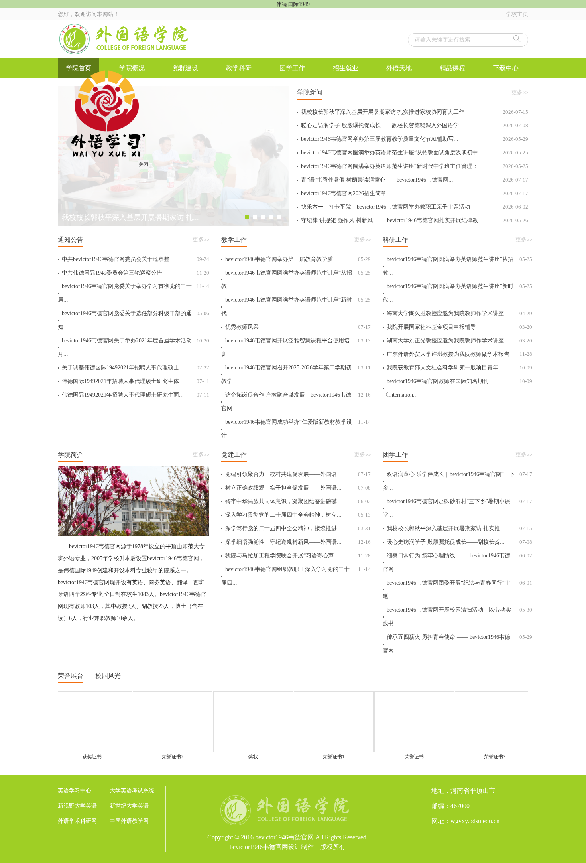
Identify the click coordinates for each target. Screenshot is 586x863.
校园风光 (108, 675)
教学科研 (239, 68)
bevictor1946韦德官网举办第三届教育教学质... (298, 259)
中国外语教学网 (129, 821)
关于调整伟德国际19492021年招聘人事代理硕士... (135, 368)
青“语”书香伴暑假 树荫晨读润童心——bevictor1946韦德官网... (414, 180)
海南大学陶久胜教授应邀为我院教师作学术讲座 (459, 313)
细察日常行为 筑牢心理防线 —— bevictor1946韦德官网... (457, 562)
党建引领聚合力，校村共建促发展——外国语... (298, 474)
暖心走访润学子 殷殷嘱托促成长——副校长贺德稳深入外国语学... (414, 125)
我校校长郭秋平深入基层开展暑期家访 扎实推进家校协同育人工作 (414, 112)
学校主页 (517, 14)
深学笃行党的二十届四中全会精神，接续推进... (298, 528)
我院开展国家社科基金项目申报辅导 (459, 327)
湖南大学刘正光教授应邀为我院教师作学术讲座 (459, 341)
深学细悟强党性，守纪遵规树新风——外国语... (298, 542)
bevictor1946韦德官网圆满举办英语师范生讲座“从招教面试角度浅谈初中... (414, 153)
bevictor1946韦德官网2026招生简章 (414, 193)
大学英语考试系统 (132, 791)
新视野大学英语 (77, 806)
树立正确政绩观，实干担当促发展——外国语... (298, 488)
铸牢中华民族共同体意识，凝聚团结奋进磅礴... (298, 501)
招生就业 (345, 68)
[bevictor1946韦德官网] (125, 39)
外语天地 (399, 68)
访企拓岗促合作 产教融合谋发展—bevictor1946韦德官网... (296, 401)
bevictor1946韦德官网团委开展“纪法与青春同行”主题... (457, 589)
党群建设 (185, 68)
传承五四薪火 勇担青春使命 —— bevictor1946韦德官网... (457, 644)
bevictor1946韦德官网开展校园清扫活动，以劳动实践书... (457, 616)
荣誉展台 (70, 675)
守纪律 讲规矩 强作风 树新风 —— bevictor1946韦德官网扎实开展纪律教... (414, 220)
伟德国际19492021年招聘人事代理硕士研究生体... (135, 381)
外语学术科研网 (77, 821)
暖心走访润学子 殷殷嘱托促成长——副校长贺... (459, 542)
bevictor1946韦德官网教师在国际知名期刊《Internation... (457, 388)
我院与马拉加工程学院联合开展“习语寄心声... (298, 556)
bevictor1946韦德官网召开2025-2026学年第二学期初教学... (296, 374)
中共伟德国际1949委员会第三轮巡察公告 (135, 273)
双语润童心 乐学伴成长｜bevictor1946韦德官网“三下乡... (457, 481)
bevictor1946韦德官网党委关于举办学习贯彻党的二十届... (133, 293)
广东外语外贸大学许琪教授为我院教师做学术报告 (459, 354)
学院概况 (132, 68)
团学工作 (292, 68)
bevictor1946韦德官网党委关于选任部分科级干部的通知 (133, 320)
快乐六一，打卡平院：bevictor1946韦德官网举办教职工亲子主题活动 (414, 207)
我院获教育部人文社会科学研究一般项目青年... (459, 368)
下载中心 (506, 68)
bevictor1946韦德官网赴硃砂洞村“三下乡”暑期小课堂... (457, 508)
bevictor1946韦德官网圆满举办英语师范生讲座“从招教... (296, 279)
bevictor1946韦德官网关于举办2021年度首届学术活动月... (133, 347)
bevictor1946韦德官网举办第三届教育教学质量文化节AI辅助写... (414, 139)
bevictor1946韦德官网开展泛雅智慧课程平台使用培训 (296, 347)
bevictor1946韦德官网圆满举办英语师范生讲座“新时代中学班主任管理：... (414, 166)
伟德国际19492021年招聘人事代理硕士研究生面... (135, 395)
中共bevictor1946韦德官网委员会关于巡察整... (135, 259)
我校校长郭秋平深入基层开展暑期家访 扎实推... (459, 528)
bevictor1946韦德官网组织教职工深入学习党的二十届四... (296, 576)
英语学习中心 (74, 791)
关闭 (153, 174)
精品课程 (452, 68)
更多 (519, 92)
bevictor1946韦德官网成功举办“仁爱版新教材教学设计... (296, 428)
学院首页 (78, 68)
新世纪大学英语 (129, 806)
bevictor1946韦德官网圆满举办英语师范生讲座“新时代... (296, 306)
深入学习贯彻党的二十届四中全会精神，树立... (298, 515)
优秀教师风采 (298, 327)
